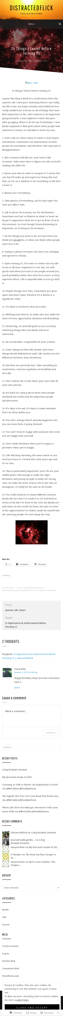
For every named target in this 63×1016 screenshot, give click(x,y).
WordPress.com (10, 976)
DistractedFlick (31, 8)
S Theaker (16, 854)
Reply (17, 688)
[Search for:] (31, 747)
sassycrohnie (18, 847)
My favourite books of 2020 (17, 777)
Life (12, 588)
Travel (5, 924)
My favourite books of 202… (44, 847)
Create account (10, 946)
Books (5, 909)
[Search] (60, 23)
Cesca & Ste (20, 669)
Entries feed (8, 961)
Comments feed (10, 968)
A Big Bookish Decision (14, 769)
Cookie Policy (22, 1000)
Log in (5, 953)
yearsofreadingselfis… (23, 840)
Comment (50, 732)
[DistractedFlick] (3, 23)
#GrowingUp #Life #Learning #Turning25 (38, 590)
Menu (31, 24)
